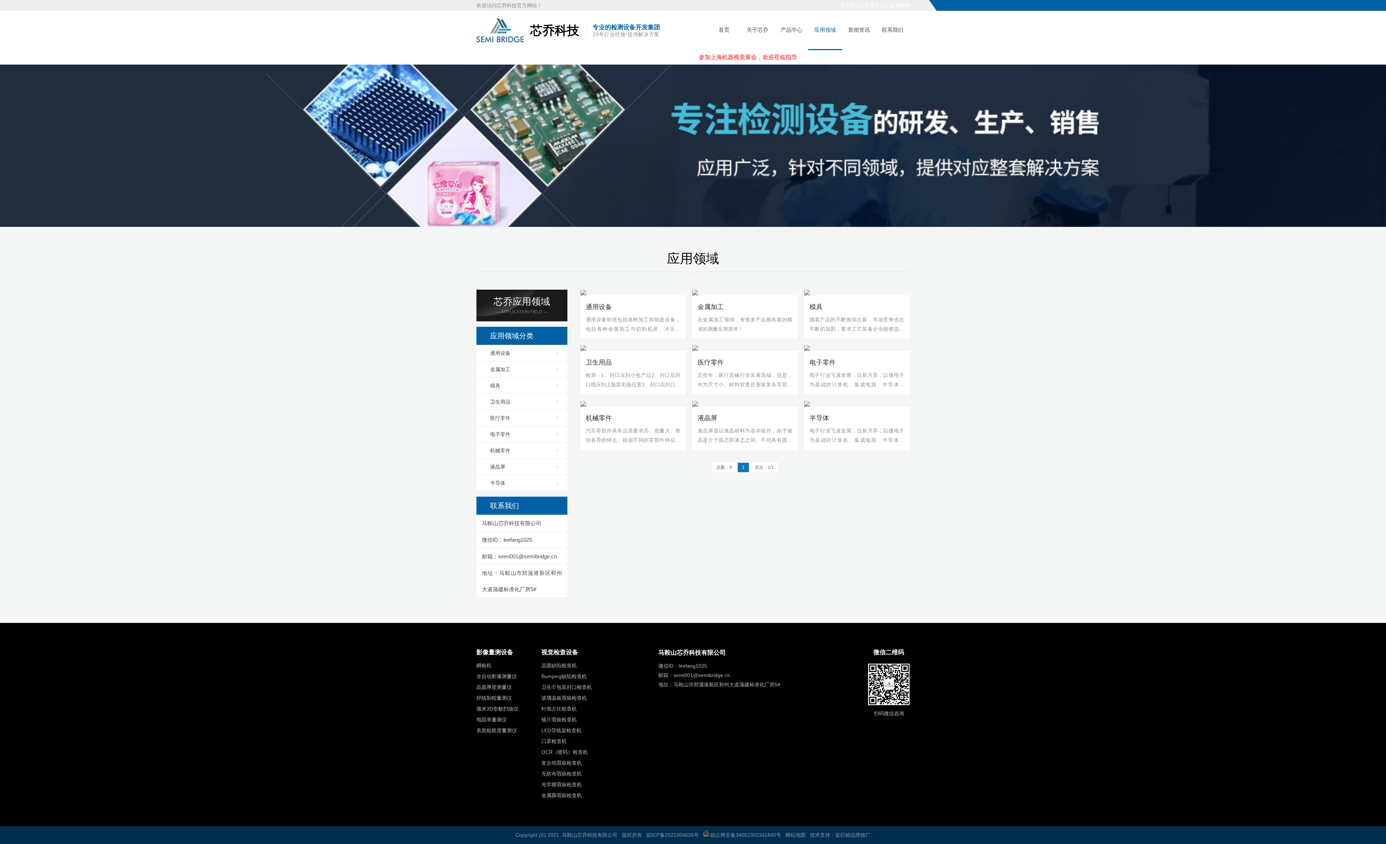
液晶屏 (497, 467)
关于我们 (850, 5)
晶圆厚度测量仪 (494, 687)
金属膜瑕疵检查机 (561, 795)
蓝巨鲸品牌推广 (853, 835)
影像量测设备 (494, 652)
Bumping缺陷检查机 (564, 676)
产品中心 (791, 30)
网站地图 (795, 835)
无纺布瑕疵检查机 (561, 774)
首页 (724, 30)
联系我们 (892, 30)
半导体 (497, 483)
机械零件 (500, 450)
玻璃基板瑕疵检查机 (564, 698)
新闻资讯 (859, 30)
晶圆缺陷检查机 (559, 665)
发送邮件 (899, 5)
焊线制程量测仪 (494, 698)
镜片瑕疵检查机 (559, 719)
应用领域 (825, 30)
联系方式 (875, 5)
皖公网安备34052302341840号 (745, 835)
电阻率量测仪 (491, 719)
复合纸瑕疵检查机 (561, 763)
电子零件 (500, 434)
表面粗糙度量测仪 (496, 730)
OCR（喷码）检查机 (564, 752)
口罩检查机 (554, 741)
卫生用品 (500, 402)
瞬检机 (484, 665)
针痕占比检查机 (559, 709)
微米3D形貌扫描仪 (497, 709)
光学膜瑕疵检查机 (561, 784)
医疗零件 (500, 418)
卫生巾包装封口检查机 (566, 687)
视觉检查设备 (559, 652)
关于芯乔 (757, 30)
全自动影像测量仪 (496, 676)
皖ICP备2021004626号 (672, 835)
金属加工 (500, 369)
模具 (495, 385)
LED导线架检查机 (561, 730)
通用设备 (500, 353)
